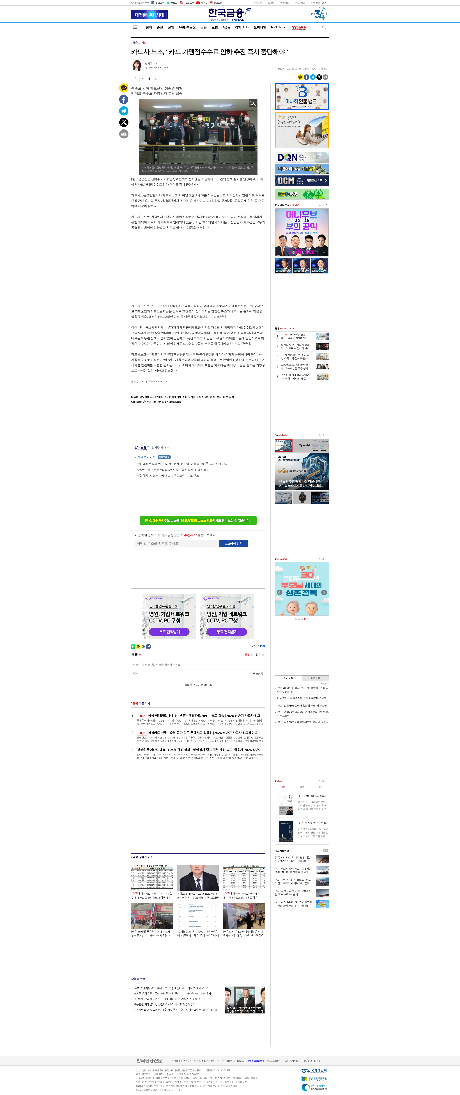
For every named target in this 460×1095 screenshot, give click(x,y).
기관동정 (315, 678)
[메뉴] (135, 27)
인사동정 (288, 678)
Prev (279, 592)
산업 (171, 27)
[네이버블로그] (172, 2)
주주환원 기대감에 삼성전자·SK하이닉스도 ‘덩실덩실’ (164, 1004)
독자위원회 (227, 1060)
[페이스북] (157, 2)
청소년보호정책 (274, 1060)
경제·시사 (242, 27)
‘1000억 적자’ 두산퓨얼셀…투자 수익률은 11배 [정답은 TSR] (173, 469)
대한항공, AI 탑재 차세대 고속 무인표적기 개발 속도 (168, 475)
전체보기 (164, 457)
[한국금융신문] (140, 2)
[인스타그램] (186, 2)
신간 (320, 787)
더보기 (322, 205)
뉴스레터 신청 (233, 543)
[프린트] (136, 78)
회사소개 (175, 1060)
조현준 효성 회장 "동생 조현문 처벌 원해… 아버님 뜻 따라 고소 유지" (173, 993)
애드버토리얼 (282, 850)
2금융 (226, 27)
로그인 (271, 2)
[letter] (215, 2)
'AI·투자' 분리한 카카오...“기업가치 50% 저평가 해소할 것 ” (168, 999)
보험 (214, 27)
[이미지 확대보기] (253, 103)
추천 (284, 787)
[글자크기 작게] (142, 78)
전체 (149, 27)
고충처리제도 (291, 1060)
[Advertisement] (161, 263)
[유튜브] (202, 2)
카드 (144, 42)
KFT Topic (278, 27)
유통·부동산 (187, 27)
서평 (302, 787)
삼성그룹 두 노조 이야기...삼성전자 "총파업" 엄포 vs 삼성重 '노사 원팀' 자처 (182, 463)
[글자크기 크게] (149, 78)
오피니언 (260, 27)
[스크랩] (155, 78)
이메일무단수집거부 (311, 1060)
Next (324, 592)
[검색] (324, 27)
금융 (203, 27)
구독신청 (257, 2)
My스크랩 (300, 2)
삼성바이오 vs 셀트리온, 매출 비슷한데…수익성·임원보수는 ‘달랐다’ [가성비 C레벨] (177, 1009)
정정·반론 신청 (201, 1060)
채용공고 (240, 1060)
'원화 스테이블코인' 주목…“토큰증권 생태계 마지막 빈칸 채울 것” (171, 988)
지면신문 (315, 2)
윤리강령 (215, 1060)
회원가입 (284, 2)
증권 (160, 27)
